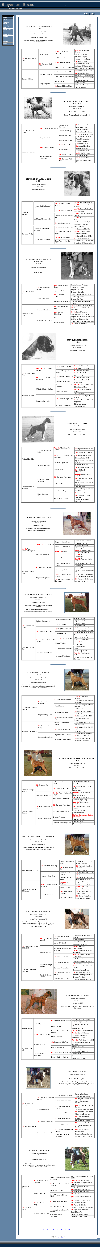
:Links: (63, 1230)
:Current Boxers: (61, 1229)
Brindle (77, 720)
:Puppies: (53, 1230)
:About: (48, 1229)
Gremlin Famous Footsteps (79, 285)
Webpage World (60, 1237)
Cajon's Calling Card (83, 209)
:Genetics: (58, 1230)
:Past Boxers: (53, 1229)
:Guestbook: (56, 1232)
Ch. (55, 285)
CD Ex (90, 236)
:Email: (61, 1232)
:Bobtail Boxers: (69, 1229)
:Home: (44, 1229)
